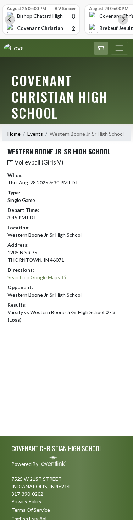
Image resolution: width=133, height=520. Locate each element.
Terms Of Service (30, 510)
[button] (101, 48)
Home (14, 134)
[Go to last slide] (10, 20)
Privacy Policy (26, 501)
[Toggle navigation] (119, 48)
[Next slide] (123, 20)
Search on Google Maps (34, 277)
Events (35, 134)
